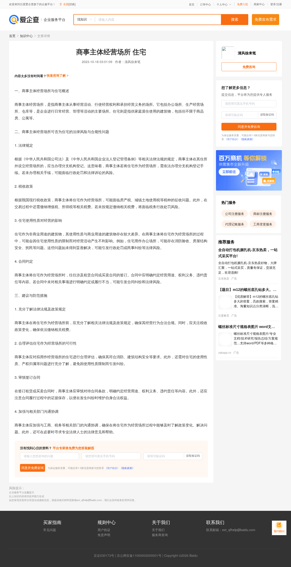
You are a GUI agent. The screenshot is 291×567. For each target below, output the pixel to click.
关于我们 (158, 529)
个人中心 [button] (222, 4)
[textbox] (171, 19)
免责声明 (104, 534)
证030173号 (105, 555)
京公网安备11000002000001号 (139, 555)
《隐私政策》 (127, 468)
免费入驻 (242, 4)
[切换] (72, 4)
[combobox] (160, 19)
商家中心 (259, 4)
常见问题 (49, 529)
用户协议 (104, 529)
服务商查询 (160, 534)
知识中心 (26, 35)
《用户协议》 (112, 468)
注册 (279, 4)
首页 (191, 4)
